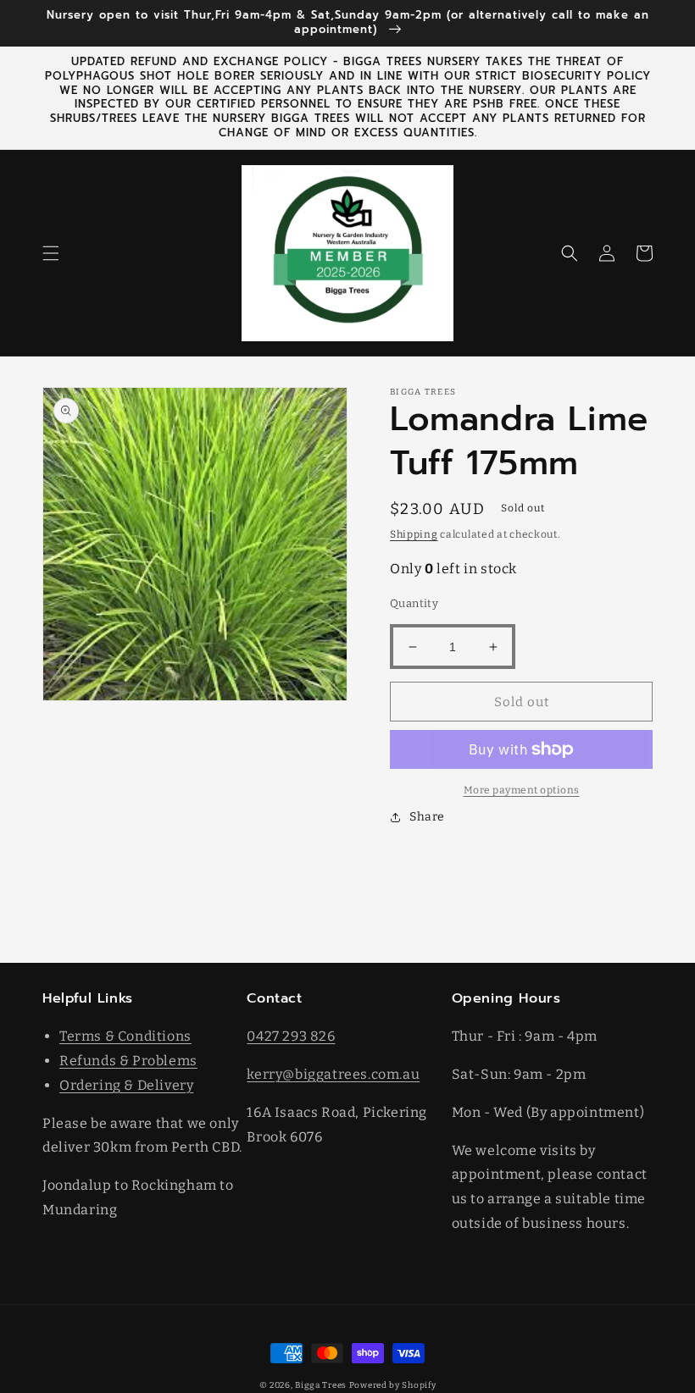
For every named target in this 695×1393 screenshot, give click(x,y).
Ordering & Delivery (126, 1085)
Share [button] (427, 817)
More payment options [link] (522, 790)
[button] (51, 253)
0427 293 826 (291, 1036)
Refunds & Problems (128, 1061)
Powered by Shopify (392, 1385)
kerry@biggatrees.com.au (333, 1074)
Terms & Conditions (125, 1036)
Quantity (414, 603)
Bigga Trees (321, 1385)
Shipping (414, 534)
